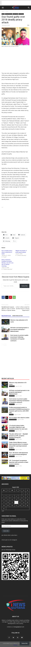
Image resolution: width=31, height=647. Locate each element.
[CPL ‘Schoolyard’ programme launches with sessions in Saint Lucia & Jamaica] (5, 462)
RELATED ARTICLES (6, 315)
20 (16, 502)
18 (8, 502)
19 (12, 502)
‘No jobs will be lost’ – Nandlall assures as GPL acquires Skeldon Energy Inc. (18, 435)
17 (4, 502)
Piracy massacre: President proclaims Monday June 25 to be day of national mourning (7, 263)
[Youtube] (22, 637)
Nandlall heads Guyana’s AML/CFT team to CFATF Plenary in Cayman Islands (8, 308)
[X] (6, 297)
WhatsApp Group (10, 549)
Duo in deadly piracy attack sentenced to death (7, 252)
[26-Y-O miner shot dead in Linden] (5, 420)
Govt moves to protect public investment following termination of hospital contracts (19, 400)
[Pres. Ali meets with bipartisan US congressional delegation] (5, 455)
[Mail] (13, 637)
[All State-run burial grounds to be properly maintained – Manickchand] (6, 329)
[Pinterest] (10, 297)
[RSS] (17, 637)
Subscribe (25, 286)
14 (20, 499)
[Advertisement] (16, 3)
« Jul (3, 511)
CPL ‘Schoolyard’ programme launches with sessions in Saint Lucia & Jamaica (18, 462)
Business (11, 414)
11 (8, 499)
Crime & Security (8, 14)
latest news (15, 14)
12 (12, 499)
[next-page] (5, 345)
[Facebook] (3, 297)
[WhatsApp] (14, 297)
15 (23, 499)
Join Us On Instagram (11, 540)
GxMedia (15, 645)
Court (7, 11)
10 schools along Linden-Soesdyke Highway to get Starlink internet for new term (18, 427)
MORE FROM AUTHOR (17, 315)
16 (27, 499)
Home (3, 11)
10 (4, 499)
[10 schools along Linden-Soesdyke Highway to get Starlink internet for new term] (5, 428)
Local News (21, 14)
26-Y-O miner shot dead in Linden (19, 417)
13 (16, 499)
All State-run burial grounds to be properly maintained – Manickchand (19, 329)
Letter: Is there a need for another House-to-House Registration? (22, 308)
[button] (2, 8)
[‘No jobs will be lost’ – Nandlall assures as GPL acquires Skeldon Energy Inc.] (5, 436)
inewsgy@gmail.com (18, 627)
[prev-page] (3, 345)
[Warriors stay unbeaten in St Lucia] (6, 322)
